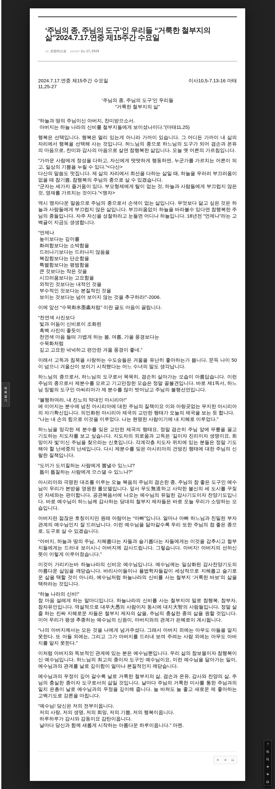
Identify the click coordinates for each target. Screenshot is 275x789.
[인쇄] (268, 782)
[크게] (268, 751)
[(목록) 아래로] (268, 774)
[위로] (268, 766)
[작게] (268, 759)
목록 (5, 394)
